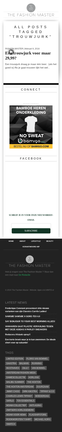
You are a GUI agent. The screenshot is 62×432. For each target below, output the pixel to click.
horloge (34, 377)
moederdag (42, 396)
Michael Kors (42, 419)
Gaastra (11, 363)
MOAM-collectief (16, 405)
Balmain (24, 363)
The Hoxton (34, 382)
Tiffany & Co (47, 391)
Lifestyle (36, 241)
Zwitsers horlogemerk (20, 410)
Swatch (10, 424)
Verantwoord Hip (31, 247)
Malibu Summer (15, 382)
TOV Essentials (25, 401)
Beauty (49, 241)
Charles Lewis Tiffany (19, 396)
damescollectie (15, 377)
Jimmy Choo (12, 391)
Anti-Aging (35, 405)
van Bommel (38, 368)
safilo (10, 401)
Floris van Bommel (37, 359)
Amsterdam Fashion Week (21, 373)
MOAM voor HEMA (16, 415)
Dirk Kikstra (30, 391)
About (22, 241)
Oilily (25, 368)
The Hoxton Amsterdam (19, 387)
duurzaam (43, 387)
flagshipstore (37, 415)
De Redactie (24, 275)
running (37, 363)
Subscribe (31, 230)
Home (11, 241)
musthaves (12, 368)
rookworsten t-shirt (18, 419)
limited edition (14, 359)
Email (31, 220)
